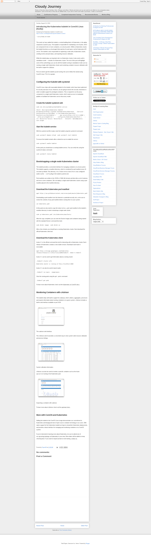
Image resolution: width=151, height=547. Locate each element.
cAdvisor (51, 67)
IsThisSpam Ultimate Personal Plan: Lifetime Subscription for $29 (103, 48)
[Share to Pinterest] (67, 447)
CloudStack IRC (97, 176)
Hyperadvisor (96, 188)
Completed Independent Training (71, 14)
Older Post (84, 525)
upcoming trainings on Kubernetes (48, 436)
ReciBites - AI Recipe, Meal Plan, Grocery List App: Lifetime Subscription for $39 (104, 43)
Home (38, 14)
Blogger (88, 543)
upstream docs (65, 407)
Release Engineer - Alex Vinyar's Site (103, 132)
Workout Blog (106, 14)
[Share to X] (63, 447)
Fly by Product (97, 182)
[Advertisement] (62, 509)
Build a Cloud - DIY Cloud (100, 159)
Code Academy (97, 115)
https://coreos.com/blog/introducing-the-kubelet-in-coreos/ (50, 33)
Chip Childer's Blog (98, 162)
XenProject (96, 199)
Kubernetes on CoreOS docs (71, 284)
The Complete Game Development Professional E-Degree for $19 (102, 38)
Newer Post (40, 525)
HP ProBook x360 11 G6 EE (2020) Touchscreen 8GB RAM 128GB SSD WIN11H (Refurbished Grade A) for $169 (103, 32)
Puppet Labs (96, 129)
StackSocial (96, 138)
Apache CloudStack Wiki (100, 156)
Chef (94, 109)
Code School (96, 117)
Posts (97, 59)
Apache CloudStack (98, 153)
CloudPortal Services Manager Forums (104, 171)
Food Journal (41, 17)
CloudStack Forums (98, 174)
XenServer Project (98, 202)
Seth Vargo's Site (98, 135)
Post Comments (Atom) (65, 530)
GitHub (95, 120)
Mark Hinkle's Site (98, 191)
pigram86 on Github (98, 143)
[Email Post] (57, 447)
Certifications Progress (51, 14)
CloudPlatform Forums (99, 165)
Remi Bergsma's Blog (99, 194)
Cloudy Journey (48, 6)
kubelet (56, 44)
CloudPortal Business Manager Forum (103, 168)
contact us (74, 438)
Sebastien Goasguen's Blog (100, 197)
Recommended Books (91, 14)
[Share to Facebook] (65, 447)
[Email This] (60, 447)
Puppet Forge (97, 126)
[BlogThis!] (62, 447)
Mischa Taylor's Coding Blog (101, 123)
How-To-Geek (97, 185)
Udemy (95, 140)
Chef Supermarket (98, 112)
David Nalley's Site (98, 179)
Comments (98, 62)
